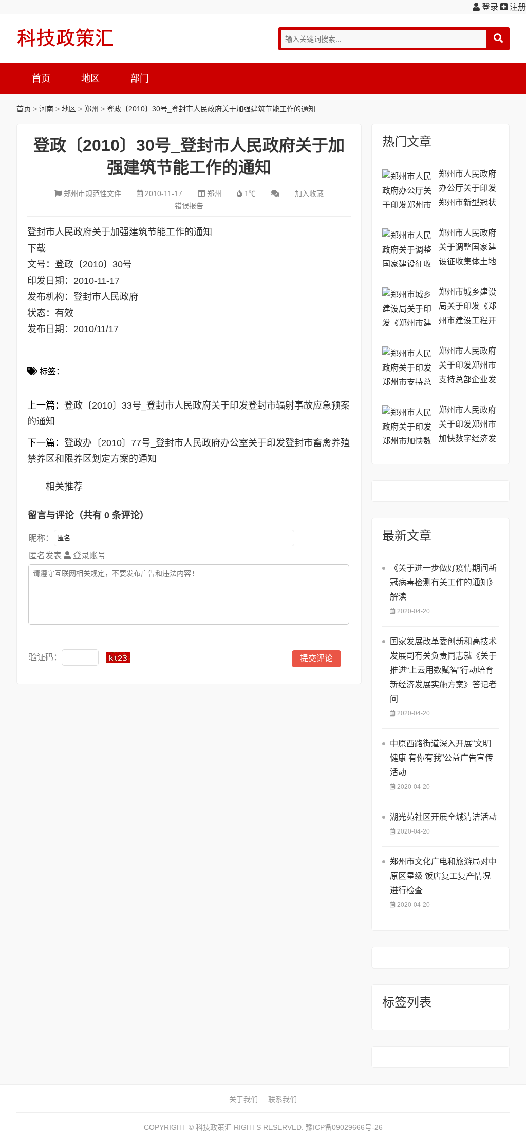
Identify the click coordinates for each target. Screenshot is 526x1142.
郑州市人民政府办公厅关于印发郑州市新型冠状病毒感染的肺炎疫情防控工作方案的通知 (467, 189)
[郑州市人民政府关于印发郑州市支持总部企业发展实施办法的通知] (408, 365)
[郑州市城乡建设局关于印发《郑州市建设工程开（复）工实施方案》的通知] (408, 306)
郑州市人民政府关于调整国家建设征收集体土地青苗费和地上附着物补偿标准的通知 (467, 248)
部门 (139, 78)
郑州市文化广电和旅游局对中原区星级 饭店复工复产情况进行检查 (443, 876)
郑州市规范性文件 (92, 193)
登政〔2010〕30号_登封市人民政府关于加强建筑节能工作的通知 (211, 109)
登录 (489, 7)
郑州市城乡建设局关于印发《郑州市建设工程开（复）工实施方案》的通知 (467, 307)
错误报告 (189, 206)
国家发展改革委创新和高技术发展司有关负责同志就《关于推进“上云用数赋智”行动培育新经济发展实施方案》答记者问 (443, 670)
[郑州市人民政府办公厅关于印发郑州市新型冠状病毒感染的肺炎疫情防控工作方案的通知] (408, 188)
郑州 (91, 109)
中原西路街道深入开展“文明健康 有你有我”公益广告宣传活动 (441, 758)
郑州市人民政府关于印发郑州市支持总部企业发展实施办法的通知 (467, 366)
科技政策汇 (65, 37)
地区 (90, 78)
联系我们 (282, 1099)
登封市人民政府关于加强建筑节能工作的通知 (119, 232)
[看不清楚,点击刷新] (118, 657)
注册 (517, 7)
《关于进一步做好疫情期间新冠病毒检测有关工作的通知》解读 (443, 582)
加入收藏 (309, 193)
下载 (36, 248)
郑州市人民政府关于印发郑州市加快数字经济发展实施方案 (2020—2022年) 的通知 (468, 425)
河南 (46, 109)
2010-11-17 (163, 193)
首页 (41, 78)
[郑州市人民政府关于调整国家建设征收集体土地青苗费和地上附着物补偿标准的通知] (408, 247)
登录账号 (88, 555)
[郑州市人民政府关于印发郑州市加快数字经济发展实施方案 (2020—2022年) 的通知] (408, 424)
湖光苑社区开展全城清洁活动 (443, 816)
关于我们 (243, 1099)
